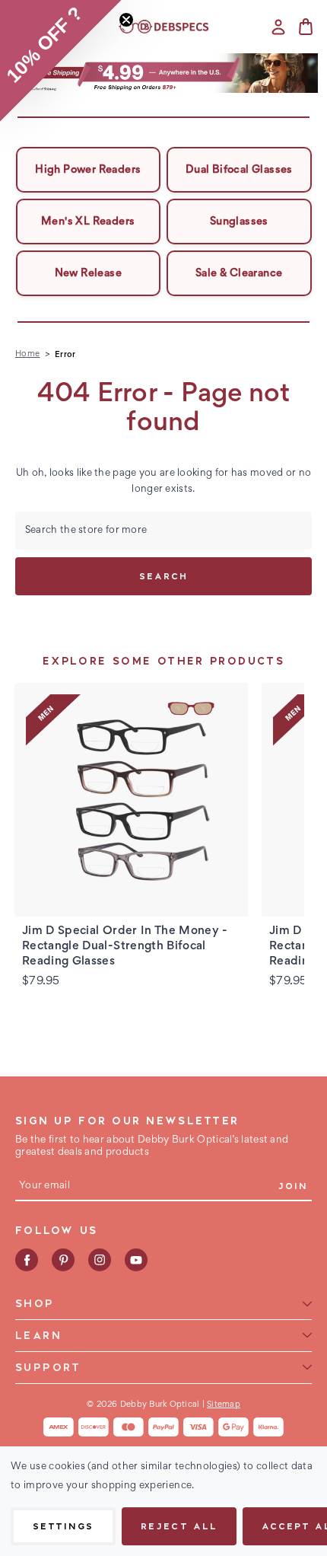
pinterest (63, 1259)
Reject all (179, 1526)
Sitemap (223, 1404)
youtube (136, 1259)
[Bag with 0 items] (305, 26)
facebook (26, 1259)
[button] (163, 73)
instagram (99, 1259)
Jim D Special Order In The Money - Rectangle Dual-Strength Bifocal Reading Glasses (125, 946)
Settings (63, 1526)
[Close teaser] (126, 19)
